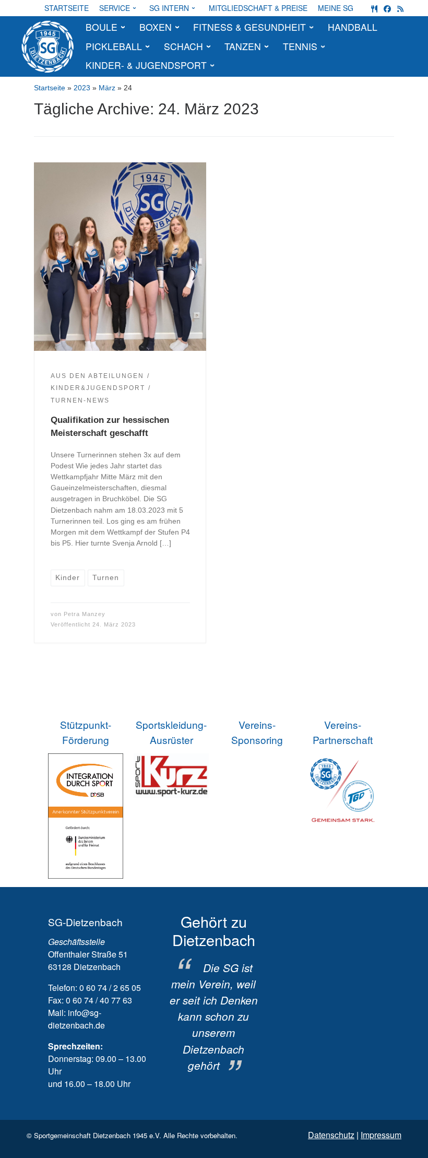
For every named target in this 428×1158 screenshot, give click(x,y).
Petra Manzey (84, 614)
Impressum (381, 1135)
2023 (82, 88)
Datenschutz (331, 1135)
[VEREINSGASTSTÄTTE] (374, 8)
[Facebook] (387, 8)
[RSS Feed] (400, 8)
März (107, 88)
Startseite (49, 88)
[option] (214, 993)
